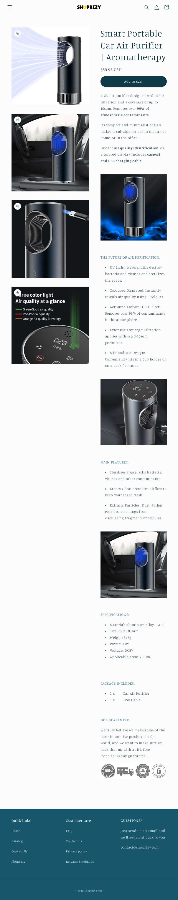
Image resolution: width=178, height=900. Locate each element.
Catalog (17, 841)
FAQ (69, 831)
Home (16, 831)
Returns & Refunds (80, 861)
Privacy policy (76, 851)
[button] (10, 7)
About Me (19, 861)
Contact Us (20, 851)
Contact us (74, 841)
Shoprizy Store (93, 890)
